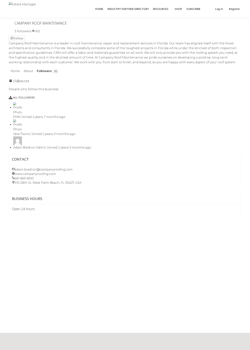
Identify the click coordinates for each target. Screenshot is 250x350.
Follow (18, 38)
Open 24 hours (23, 209)
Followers (47, 71)
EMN (17, 117)
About (28, 71)
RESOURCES (160, 9)
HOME (99, 9)
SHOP (178, 9)
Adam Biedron (24, 147)
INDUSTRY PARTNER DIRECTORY (128, 9)
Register (234, 9)
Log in (219, 9)
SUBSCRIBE (193, 9)
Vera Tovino (22, 134)
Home (15, 71)
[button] (207, 9)
